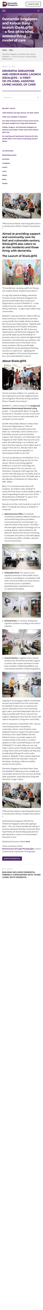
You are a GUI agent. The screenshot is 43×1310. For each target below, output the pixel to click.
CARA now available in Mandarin (14, 117)
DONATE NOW (33, 4)
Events (4, 167)
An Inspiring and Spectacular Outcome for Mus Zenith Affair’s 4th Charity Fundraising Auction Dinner (20, 138)
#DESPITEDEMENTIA (12, 858)
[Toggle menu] (4, 10)
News (4, 179)
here (28, 841)
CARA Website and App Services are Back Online (20, 113)
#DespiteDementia (9, 155)
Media (4, 175)
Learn (4, 171)
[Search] (38, 10)
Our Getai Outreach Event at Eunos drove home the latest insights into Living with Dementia (20, 122)
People (4, 183)
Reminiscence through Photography (18, 849)
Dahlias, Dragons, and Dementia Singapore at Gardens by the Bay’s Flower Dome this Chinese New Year (20, 129)
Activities (5, 159)
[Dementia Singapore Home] (10, 4)
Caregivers (6, 163)
